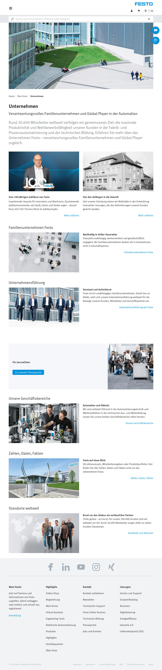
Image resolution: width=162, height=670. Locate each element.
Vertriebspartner (54, 644)
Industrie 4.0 (126, 625)
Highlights (51, 638)
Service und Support (131, 593)
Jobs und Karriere (92, 631)
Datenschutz (90, 664)
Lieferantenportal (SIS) (132, 631)
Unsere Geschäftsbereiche (139, 423)
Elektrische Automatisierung (61, 625)
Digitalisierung (127, 612)
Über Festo (22, 96)
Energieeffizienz (128, 618)
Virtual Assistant (54, 612)
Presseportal (89, 625)
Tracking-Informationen (136, 664)
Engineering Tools (55, 618)
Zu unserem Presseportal (28, 372)
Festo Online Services (94, 612)
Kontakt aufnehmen (93, 593)
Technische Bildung (93, 618)
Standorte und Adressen (140, 533)
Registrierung (53, 599)
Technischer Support (94, 606)
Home (11, 96)
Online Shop (52, 593)
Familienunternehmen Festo (138, 252)
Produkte (51, 631)
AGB (121, 664)
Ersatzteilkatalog (128, 599)
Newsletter (88, 599)
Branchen (125, 606)
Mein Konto (52, 606)
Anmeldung (15, 615)
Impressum (77, 664)
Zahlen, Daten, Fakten (142, 478)
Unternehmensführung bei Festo (136, 307)
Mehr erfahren (71, 215)
